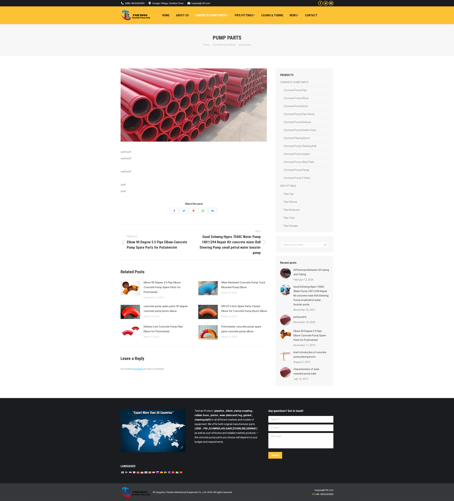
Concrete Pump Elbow (296, 98)
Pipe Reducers (292, 209)
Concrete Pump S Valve (297, 178)
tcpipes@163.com (201, 3)
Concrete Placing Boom (297, 138)
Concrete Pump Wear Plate (299, 162)
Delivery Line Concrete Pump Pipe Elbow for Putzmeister (163, 329)
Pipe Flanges (291, 225)
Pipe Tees (289, 217)
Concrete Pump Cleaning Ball (300, 146)
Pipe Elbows (290, 201)
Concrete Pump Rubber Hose (300, 130)
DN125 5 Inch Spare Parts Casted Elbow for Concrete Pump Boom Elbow (244, 309)
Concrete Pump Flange (296, 170)
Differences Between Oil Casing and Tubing (311, 272)
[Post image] (130, 288)
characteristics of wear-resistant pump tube (307, 371)
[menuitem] (165, 15)
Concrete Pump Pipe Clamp (299, 114)
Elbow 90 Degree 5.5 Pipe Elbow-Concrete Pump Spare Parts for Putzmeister (162, 287)
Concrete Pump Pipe (295, 90)
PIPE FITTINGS (288, 185)
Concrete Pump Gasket (297, 154)
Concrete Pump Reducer (297, 122)
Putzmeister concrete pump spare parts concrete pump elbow (241, 329)
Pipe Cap (289, 193)
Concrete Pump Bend (296, 106)
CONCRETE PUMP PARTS (294, 82)
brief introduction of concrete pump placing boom (310, 354)
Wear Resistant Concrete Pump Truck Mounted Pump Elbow (243, 285)
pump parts (300, 316)
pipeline (219, 410)
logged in (139, 369)
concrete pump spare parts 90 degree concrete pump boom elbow (166, 309)
